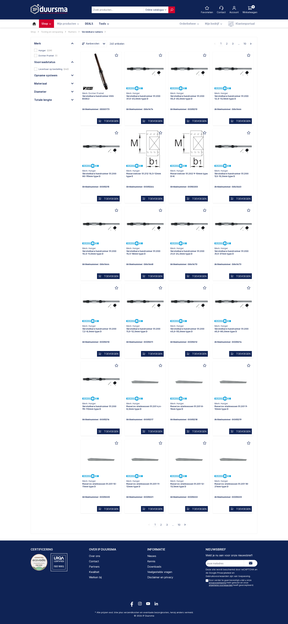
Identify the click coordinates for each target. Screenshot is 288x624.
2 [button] (227, 43)
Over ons (94, 556)
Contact (94, 561)
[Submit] (250, 563)
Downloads (154, 566)
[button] (54, 43)
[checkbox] (54, 50)
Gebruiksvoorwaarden (217, 576)
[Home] (34, 23)
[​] (101, 72)
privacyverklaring (217, 582)
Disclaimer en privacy (160, 577)
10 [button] (245, 43)
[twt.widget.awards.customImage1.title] (39, 562)
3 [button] (233, 43)
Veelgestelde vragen (159, 572)
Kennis (151, 561)
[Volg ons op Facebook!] (132, 603)
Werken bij (95, 577)
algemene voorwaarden (221, 585)
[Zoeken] (171, 9)
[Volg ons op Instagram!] (140, 603)
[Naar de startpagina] (49, 9)
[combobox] (118, 9)
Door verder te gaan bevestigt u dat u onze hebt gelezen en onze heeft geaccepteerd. (231, 582)
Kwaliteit (94, 572)
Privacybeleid (224, 572)
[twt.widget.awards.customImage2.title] (59, 562)
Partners (94, 566)
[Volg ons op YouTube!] (148, 603)
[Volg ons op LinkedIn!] (156, 603)
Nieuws (151, 556)
